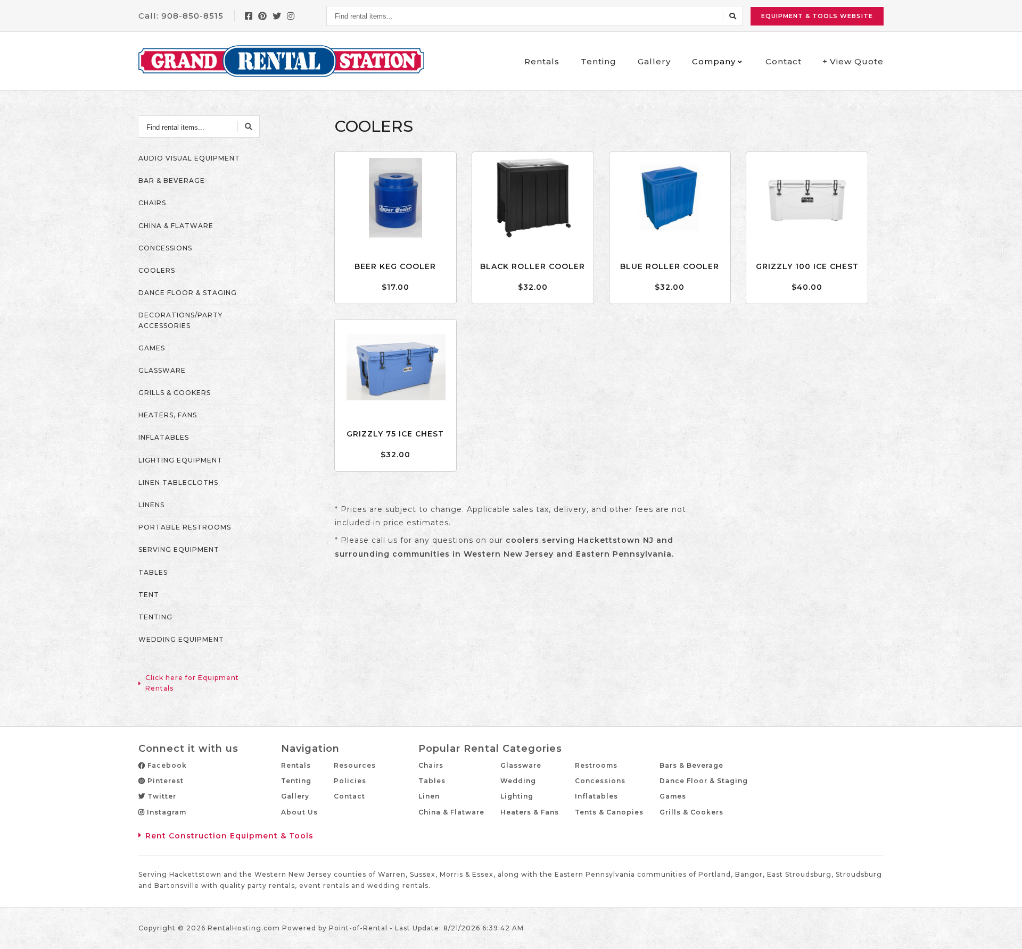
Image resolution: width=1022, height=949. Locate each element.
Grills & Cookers (691, 812)
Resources (355, 765)
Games (673, 796)
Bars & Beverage (691, 765)
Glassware (520, 765)
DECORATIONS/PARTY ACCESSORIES (180, 320)
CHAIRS (152, 203)
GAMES (151, 348)
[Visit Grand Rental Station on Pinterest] (262, 16)
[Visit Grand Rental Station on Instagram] (291, 16)
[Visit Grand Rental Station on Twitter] (277, 16)
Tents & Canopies (609, 812)
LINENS (151, 505)
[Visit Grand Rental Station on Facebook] (249, 16)
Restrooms (596, 765)
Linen (429, 796)
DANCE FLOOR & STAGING (187, 293)
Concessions (600, 781)
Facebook (166, 765)
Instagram (165, 812)
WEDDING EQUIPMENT (181, 639)
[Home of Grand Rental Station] (281, 61)
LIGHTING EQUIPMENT (180, 460)
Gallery (654, 61)
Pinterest (164, 781)
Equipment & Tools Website (817, 16)
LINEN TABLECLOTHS (178, 482)
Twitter (160, 796)
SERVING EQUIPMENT (178, 549)
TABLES (153, 572)
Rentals (541, 61)
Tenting (598, 61)
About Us (299, 812)
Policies (350, 781)
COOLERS (156, 270)
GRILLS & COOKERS (174, 393)
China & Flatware (451, 812)
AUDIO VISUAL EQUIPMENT (189, 158)
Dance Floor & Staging (704, 781)
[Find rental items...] (733, 16)
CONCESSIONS (165, 248)
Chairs (430, 765)
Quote (857, 61)
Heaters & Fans (529, 812)
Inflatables (596, 796)
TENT (148, 595)
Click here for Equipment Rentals (192, 683)
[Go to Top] (1001, 929)
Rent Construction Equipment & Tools (229, 836)
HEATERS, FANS (167, 415)
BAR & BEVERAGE (171, 180)
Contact (783, 61)
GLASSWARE (162, 370)
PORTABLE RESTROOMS (184, 527)
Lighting (516, 796)
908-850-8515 (192, 16)
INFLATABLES (163, 437)
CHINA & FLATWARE (175, 226)
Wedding (518, 781)
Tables (432, 781)
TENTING (155, 617)
